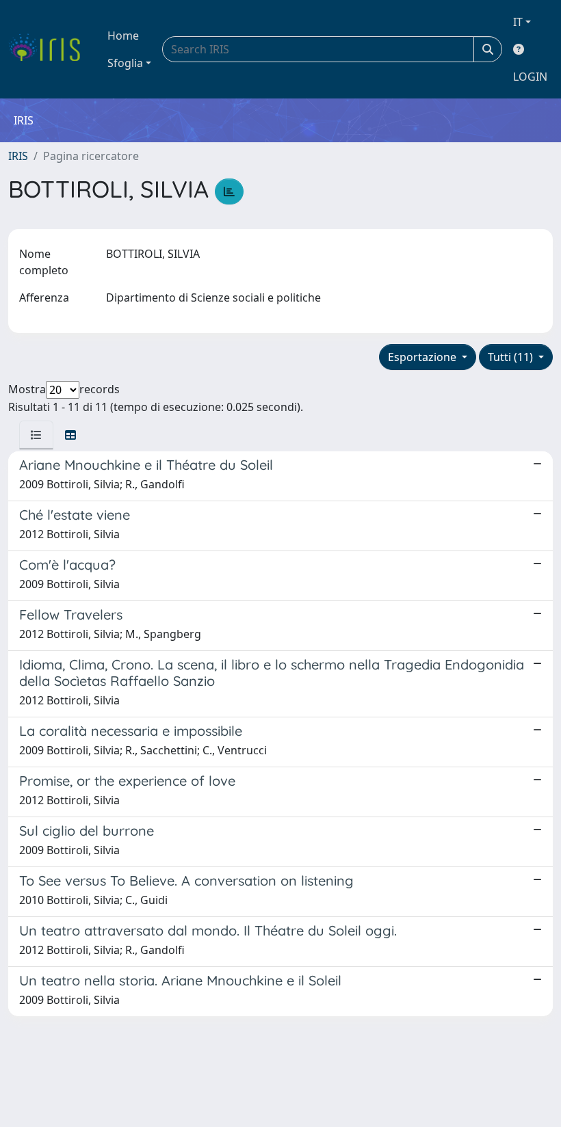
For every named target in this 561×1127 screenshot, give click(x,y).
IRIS (18, 155)
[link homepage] (49, 49)
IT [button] (518, 21)
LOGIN (530, 76)
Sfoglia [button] (125, 62)
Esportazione (423, 356)
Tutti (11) (512, 356)
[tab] (36, 435)
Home (123, 35)
